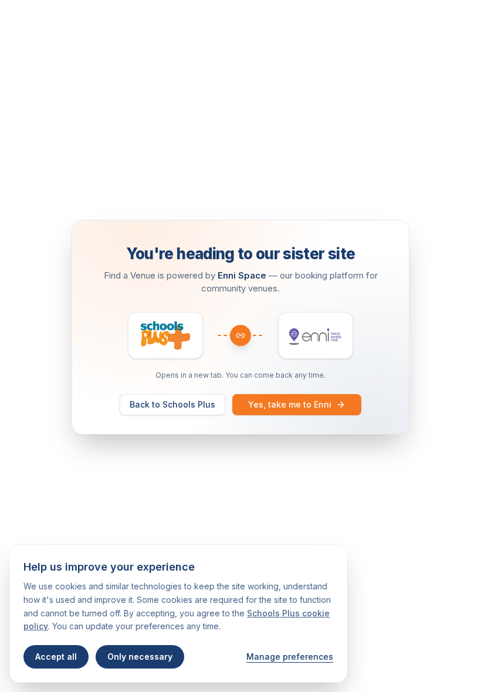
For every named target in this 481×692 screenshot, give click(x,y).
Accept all (56, 657)
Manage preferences (289, 657)
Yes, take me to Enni (289, 404)
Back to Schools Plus (172, 404)
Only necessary (139, 657)
